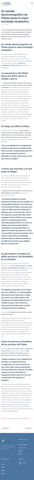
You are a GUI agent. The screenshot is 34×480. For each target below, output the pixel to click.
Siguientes (28, 428)
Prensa (3, 467)
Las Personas (22, 448)
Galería (21, 451)
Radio (2, 464)
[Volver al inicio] (7, 3)
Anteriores (6, 428)
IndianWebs (6, 448)
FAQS (20, 454)
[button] (32, 3)
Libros (3, 473)
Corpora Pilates (23, 445)
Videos (3, 470)
